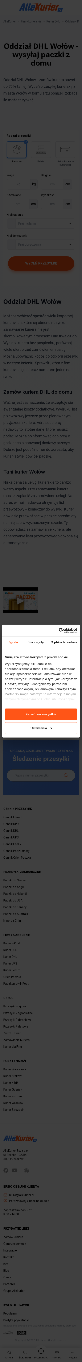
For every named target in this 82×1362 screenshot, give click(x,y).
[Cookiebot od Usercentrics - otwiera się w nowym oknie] (59, 630)
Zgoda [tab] (13, 642)
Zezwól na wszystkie (41, 714)
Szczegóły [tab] (36, 642)
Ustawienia (38, 728)
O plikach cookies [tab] (64, 642)
